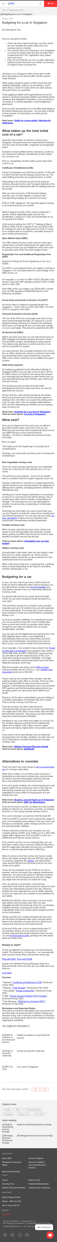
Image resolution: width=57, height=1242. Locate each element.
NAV (18, 1110)
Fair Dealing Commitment (14, 1223)
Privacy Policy (28, 1221)
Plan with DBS (9, 959)
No (45, 1090)
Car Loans (39, 1114)
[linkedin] (27, 1235)
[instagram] (12, 1235)
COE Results (19, 988)
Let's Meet (7, 973)
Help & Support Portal (11, 1197)
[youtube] (20, 1235)
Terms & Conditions (11, 1221)
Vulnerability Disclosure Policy (39, 1223)
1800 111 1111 (15, 1201)
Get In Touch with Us (10, 1205)
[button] (12, 1214)
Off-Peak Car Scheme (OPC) (31, 1001)
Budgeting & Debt (16, 10)
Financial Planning (33, 1110)
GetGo (31, 861)
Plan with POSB (24, 959)
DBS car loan (42, 667)
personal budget (38, 587)
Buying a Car (23, 1114)
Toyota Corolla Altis (25, 991)
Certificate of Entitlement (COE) (27, 982)
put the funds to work (19, 936)
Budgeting (8, 1114)
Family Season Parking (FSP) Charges (28, 996)
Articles (7, 1110)
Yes (35, 1090)
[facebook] (5, 1235)
